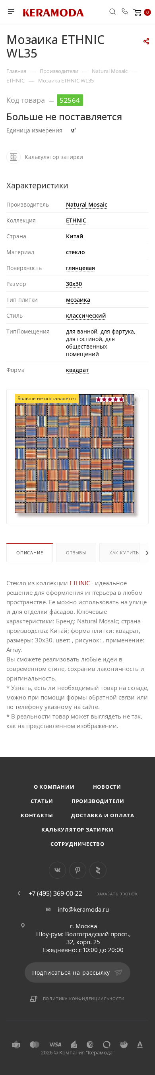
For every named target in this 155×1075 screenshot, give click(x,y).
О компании (54, 786)
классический (86, 315)
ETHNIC (76, 220)
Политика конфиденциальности (84, 998)
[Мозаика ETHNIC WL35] (77, 456)
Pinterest (77, 870)
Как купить (124, 553)
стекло (75, 252)
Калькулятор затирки (77, 829)
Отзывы (76, 553)
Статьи (42, 801)
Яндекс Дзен (98, 870)
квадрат (77, 370)
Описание (29, 553)
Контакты (37, 815)
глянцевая (80, 268)
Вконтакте (57, 870)
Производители (98, 801)
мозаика (78, 299)
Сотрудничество (77, 843)
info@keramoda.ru (83, 909)
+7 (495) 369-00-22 (55, 893)
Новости (107, 786)
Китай (74, 236)
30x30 (74, 283)
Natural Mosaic (86, 204)
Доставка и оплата (102, 815)
